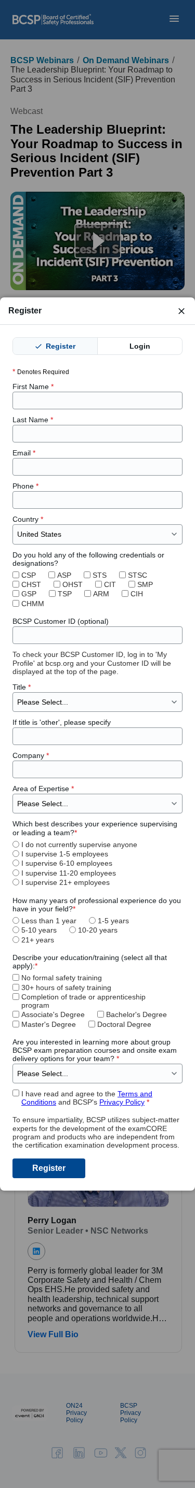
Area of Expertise (43, 788)
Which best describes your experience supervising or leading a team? (94, 828)
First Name (33, 386)
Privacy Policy (122, 1102)
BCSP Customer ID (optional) (60, 621)
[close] (181, 311)
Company (30, 755)
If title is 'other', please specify (61, 722)
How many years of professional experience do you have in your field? (96, 904)
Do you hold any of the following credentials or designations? (88, 559)
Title (21, 687)
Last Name (32, 420)
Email (23, 453)
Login (139, 346)
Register (59, 346)
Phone (25, 486)
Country (27, 519)
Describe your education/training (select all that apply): (89, 961)
